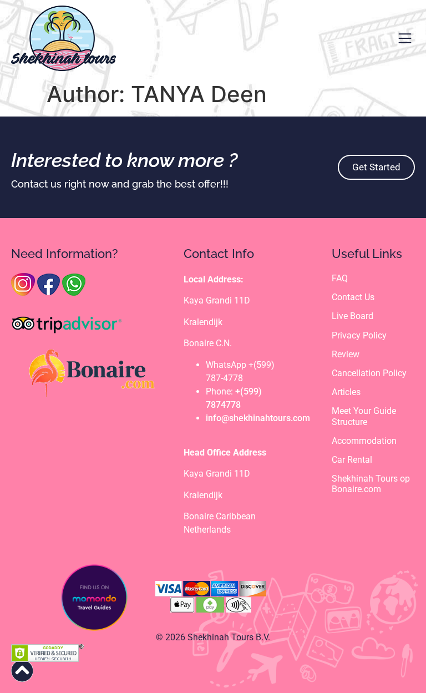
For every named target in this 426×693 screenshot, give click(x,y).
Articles (346, 392)
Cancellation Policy (369, 373)
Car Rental (352, 459)
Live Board (352, 316)
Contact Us (353, 297)
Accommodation (364, 441)
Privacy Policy (359, 335)
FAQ (340, 278)
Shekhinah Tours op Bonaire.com (371, 483)
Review (345, 354)
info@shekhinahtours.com (258, 418)
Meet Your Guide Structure (364, 416)
